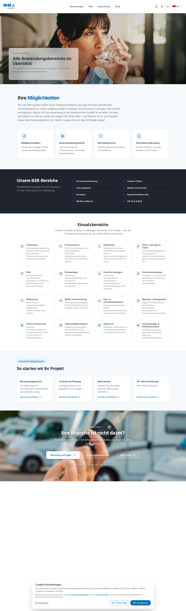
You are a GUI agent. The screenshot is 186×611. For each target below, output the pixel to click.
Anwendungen (77, 6)
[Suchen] (156, 6)
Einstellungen (41, 603)
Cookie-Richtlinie (102, 595)
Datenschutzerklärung (79, 595)
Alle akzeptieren (140, 603)
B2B (90, 6)
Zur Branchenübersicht (97, 455)
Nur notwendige (119, 603)
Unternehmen (103, 6)
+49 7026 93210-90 (103, 464)
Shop (117, 6)
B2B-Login (125, 455)
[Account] (162, 6)
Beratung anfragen (61, 455)
